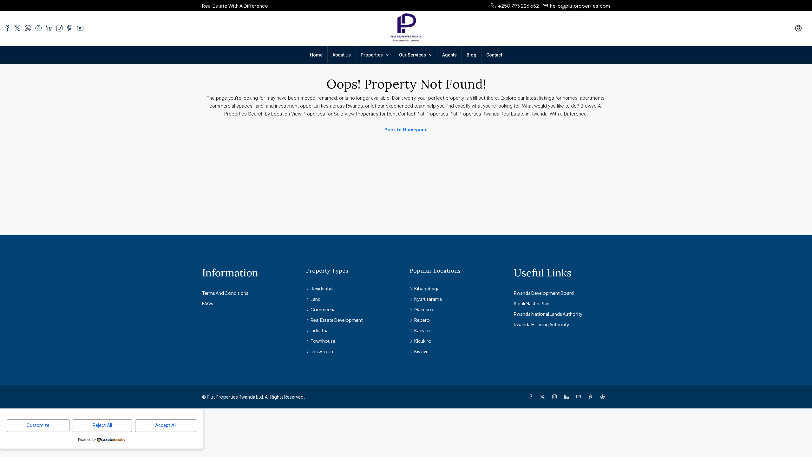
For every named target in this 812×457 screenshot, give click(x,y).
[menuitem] (798, 28)
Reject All (102, 425)
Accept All (165, 425)
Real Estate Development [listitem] (337, 320)
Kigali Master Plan (531, 303)
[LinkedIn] (567, 397)
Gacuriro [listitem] (423, 309)
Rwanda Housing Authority (541, 324)
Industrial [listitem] (320, 330)
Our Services (412, 54)
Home (316, 54)
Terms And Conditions (225, 293)
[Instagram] (555, 397)
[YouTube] (579, 397)
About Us (341, 54)
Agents (449, 54)
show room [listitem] (323, 351)
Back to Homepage (406, 130)
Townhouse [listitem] (323, 341)
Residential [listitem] (322, 288)
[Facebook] (531, 397)
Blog (471, 54)
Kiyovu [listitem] (421, 351)
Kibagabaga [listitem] (427, 288)
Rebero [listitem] (422, 320)
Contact (494, 54)
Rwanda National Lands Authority (548, 314)
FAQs (207, 303)
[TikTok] (603, 397)
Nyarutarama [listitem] (428, 299)
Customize (38, 425)
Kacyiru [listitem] (422, 330)
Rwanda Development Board (544, 293)
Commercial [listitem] (324, 309)
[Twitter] (543, 397)
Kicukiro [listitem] (422, 341)
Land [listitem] (316, 299)
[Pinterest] (591, 397)
